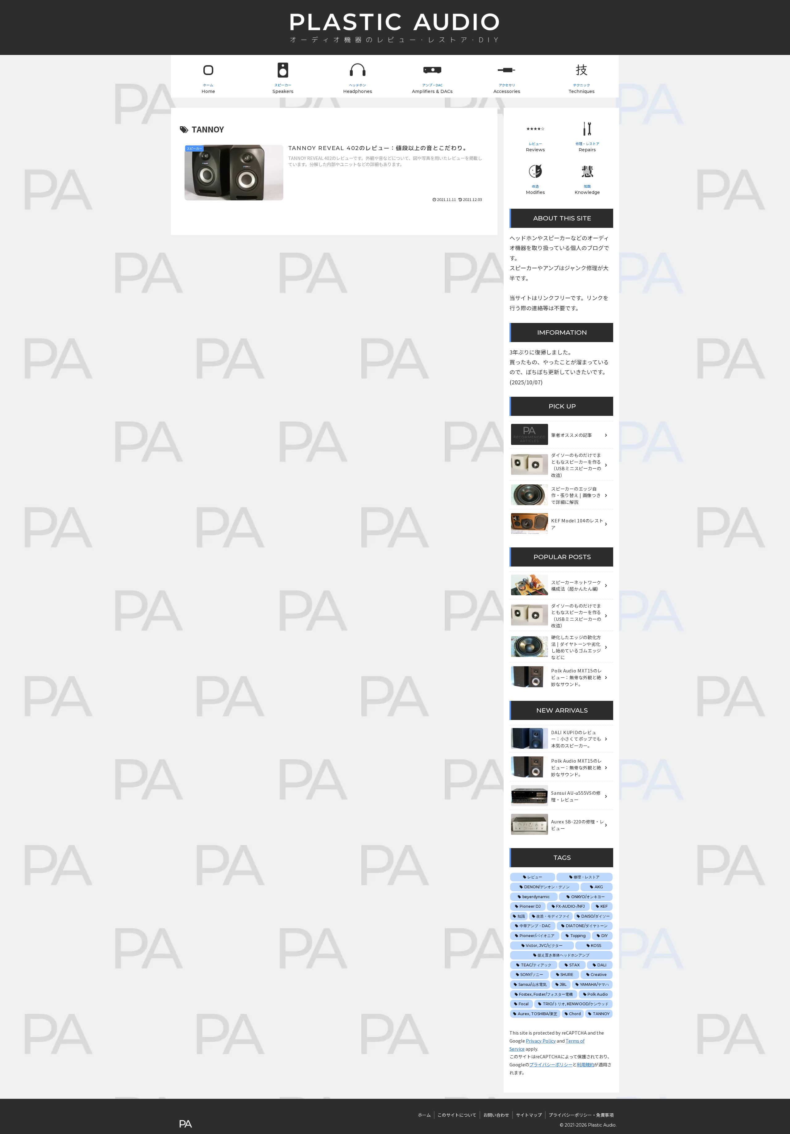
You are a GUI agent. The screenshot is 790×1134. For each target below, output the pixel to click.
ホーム (424, 1115)
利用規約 (585, 1064)
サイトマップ (529, 1115)
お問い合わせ (496, 1115)
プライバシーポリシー (550, 1064)
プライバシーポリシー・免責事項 (581, 1115)
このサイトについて (457, 1115)
